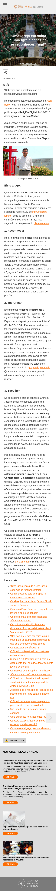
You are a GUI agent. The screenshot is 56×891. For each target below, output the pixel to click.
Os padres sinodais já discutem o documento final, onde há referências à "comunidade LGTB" (30, 628)
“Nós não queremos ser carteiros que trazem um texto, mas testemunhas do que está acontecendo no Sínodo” (30, 640)
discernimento (41, 223)
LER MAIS (10, 777)
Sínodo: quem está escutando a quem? (31, 674)
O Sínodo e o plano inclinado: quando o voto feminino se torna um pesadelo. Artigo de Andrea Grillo (31, 682)
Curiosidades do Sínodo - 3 (24, 647)
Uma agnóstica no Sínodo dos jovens (30, 716)
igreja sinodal (21, 561)
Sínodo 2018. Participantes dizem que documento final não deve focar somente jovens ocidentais (31, 663)
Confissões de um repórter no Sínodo (30, 670)
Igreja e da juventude (39, 367)
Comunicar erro (14, 740)
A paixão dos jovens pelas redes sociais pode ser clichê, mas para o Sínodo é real (31, 694)
